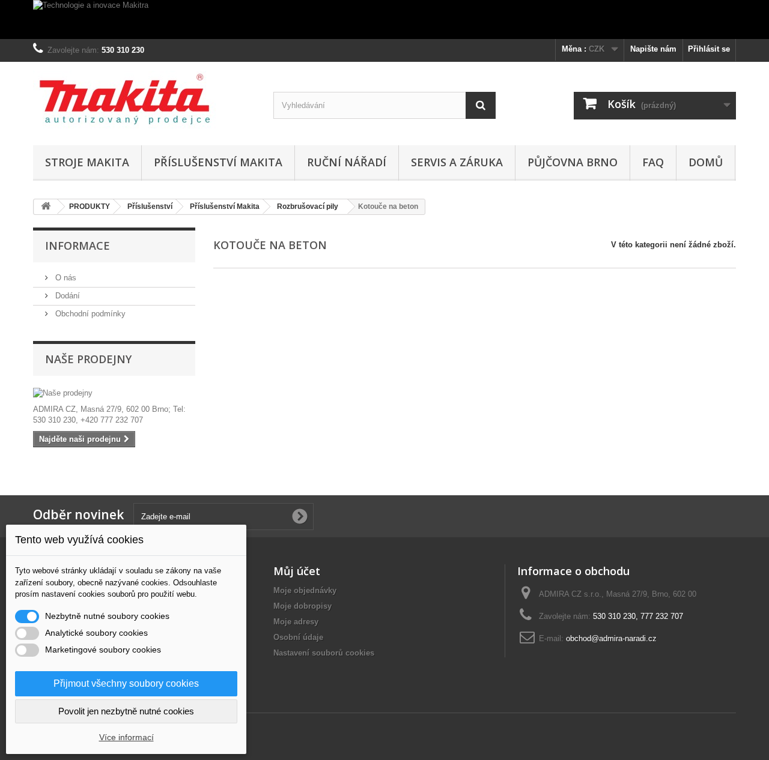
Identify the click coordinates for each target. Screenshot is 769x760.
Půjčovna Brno (572, 162)
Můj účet (296, 571)
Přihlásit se (709, 48)
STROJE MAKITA (87, 162)
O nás (64, 277)
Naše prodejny (88, 359)
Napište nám (653, 48)
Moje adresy (295, 621)
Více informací (126, 737)
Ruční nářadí (346, 162)
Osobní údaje (298, 637)
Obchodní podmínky (89, 313)
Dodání (66, 295)
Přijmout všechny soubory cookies (126, 683)
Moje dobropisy (302, 606)
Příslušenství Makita (218, 162)
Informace (77, 245)
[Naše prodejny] (114, 393)
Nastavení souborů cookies (323, 652)
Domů (705, 162)
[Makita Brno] (144, 100)
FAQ (653, 162)
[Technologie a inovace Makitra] (384, 19)
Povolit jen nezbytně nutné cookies (126, 711)
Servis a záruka (457, 162)
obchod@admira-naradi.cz (611, 638)
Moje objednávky (304, 590)
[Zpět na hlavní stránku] (45, 206)
